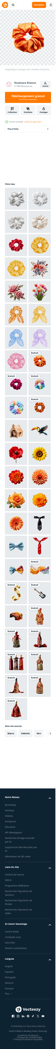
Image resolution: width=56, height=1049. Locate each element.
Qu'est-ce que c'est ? (33, 121)
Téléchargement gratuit (28, 97)
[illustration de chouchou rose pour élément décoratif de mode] (16, 521)
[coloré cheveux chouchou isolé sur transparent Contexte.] (16, 591)
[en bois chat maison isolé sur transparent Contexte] (16, 660)
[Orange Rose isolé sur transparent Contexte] (16, 800)
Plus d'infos (13, 126)
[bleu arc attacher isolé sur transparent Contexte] (16, 892)
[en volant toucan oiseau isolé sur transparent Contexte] (16, 684)
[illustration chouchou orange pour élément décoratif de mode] (16, 312)
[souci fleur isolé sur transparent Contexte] (16, 823)
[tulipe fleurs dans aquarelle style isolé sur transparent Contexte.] (16, 405)
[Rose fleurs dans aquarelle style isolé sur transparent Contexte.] (16, 382)
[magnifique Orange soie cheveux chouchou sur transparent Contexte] (16, 544)
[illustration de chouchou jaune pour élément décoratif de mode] (16, 452)
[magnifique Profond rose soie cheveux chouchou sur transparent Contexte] (16, 568)
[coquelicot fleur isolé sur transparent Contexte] (16, 707)
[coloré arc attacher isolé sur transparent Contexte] (16, 939)
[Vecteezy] (5, 5)
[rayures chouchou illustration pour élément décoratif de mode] (16, 428)
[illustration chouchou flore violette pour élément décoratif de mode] (16, 498)
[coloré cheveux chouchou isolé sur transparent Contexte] (16, 614)
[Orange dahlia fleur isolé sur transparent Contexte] (16, 776)
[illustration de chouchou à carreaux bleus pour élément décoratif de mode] (16, 475)
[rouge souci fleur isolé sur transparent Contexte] (16, 753)
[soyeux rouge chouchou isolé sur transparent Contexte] (16, 289)
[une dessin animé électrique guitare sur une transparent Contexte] (16, 1008)
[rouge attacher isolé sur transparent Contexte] (16, 916)
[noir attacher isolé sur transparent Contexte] (16, 869)
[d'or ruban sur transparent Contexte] (16, 985)
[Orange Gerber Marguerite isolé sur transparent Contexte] (16, 846)
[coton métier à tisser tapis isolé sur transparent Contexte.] (16, 1032)
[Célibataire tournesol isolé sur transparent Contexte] (16, 730)
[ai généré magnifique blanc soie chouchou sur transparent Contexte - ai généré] (16, 196)
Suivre (45, 86)
